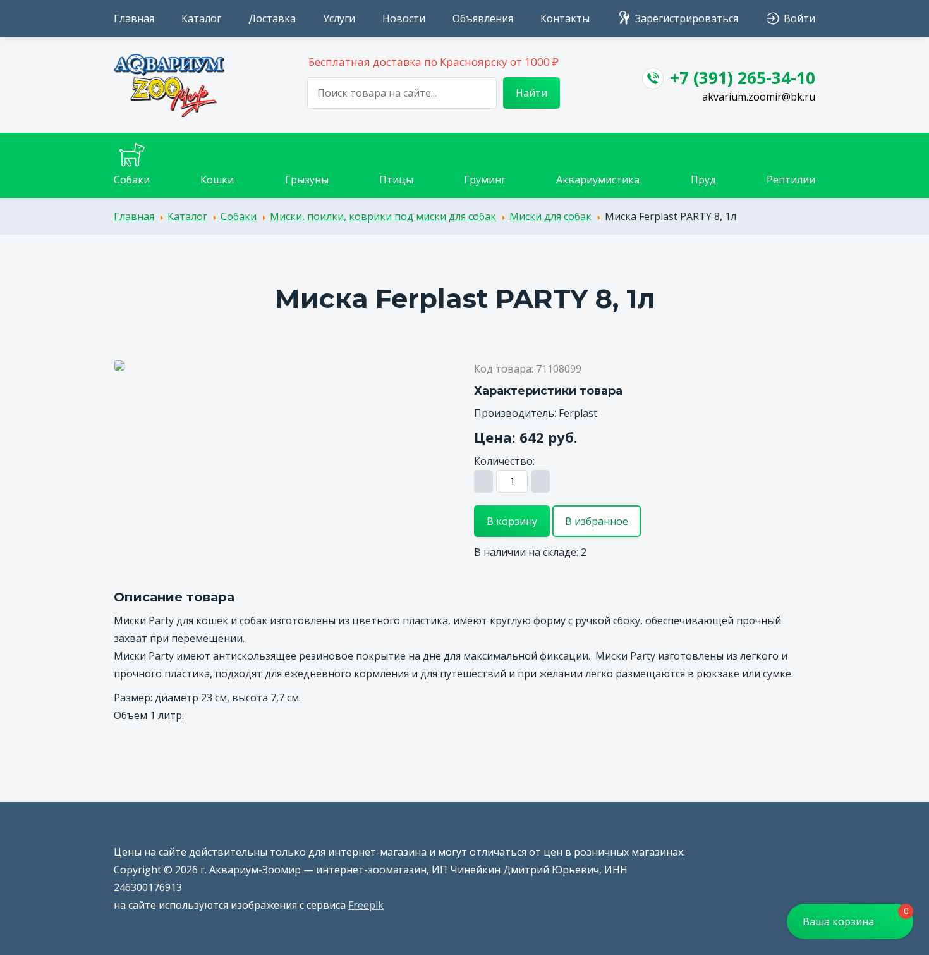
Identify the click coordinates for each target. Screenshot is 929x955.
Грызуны (307, 180)
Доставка (272, 18)
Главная (134, 18)
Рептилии (791, 180)
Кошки (217, 180)
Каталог (201, 18)
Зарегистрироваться (686, 18)
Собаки (132, 180)
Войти (799, 18)
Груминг (485, 180)
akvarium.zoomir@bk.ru (758, 97)
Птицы (396, 180)
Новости (403, 18)
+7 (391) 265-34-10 (742, 77)
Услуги (339, 18)
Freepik (366, 905)
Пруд (703, 180)
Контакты (565, 18)
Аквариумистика (598, 180)
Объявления (482, 18)
